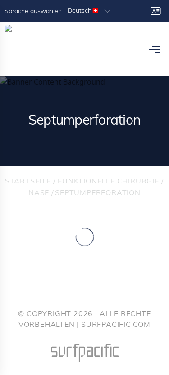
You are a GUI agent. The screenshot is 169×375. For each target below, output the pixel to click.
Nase (38, 193)
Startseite (28, 181)
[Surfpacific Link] (85, 353)
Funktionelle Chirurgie (108, 181)
